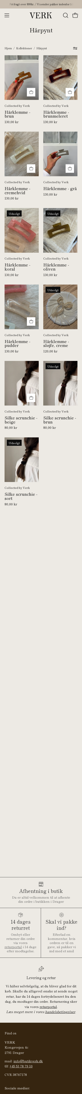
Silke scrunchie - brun (59, 420)
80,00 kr (11, 427)
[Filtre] (75, 48)
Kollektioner (24, 48)
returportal (13, 946)
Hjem (8, 48)
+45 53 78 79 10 (21, 1066)
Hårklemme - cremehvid (17, 190)
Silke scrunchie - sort (21, 496)
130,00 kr (12, 122)
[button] (65, 15)
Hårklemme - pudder (17, 343)
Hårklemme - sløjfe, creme (56, 343)
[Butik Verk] (41, 15)
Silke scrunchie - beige (21, 420)
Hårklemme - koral (17, 267)
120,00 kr (50, 351)
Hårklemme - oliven (56, 267)
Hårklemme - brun (17, 114)
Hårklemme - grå (60, 188)
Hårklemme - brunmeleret (56, 114)
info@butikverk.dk (28, 1060)
